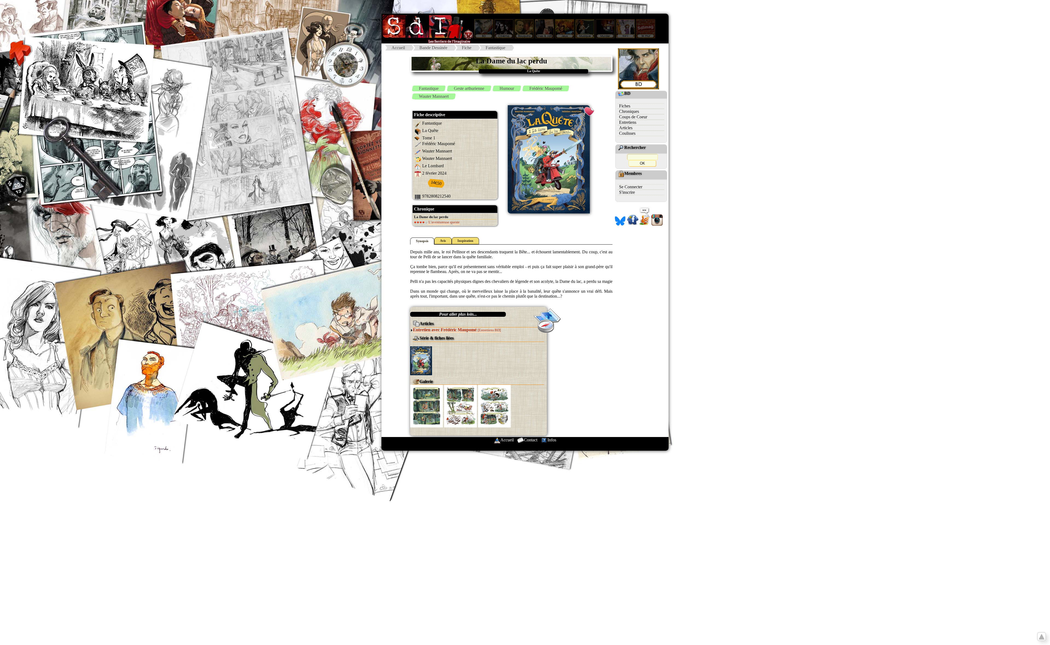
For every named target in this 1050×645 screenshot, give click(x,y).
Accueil (398, 47)
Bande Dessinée (433, 47)
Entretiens (627, 122)
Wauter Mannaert (434, 96)
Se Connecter (630, 186)
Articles (625, 127)
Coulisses (627, 133)
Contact (530, 440)
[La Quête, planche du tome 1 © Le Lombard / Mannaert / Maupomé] (426, 405)
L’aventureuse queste (444, 222)
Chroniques (629, 111)
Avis (443, 241)
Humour (507, 88)
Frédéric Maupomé (545, 88)
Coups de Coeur (633, 117)
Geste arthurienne (469, 88)
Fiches (624, 106)
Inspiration (465, 241)
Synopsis (422, 241)
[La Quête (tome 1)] (421, 360)
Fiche (466, 47)
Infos (551, 440)
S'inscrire (627, 192)
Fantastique (495, 47)
